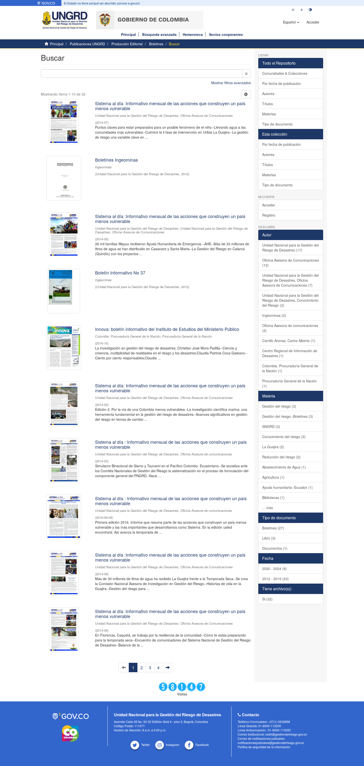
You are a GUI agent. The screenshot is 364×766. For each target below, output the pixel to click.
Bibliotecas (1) (273, 497)
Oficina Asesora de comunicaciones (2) (290, 328)
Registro (268, 215)
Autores (268, 93)
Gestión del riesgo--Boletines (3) (287, 416)
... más (267, 507)
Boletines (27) (273, 527)
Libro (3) (269, 538)
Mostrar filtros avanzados (231, 82)
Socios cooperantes (226, 34)
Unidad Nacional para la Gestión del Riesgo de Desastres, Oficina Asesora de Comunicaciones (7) (290, 280)
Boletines (156, 43)
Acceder (268, 204)
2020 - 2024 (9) (274, 568)
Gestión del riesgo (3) (279, 406)
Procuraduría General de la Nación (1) (289, 383)
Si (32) (267, 598)
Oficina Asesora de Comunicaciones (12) (290, 263)
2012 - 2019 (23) (275, 578)
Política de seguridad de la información (264, 747)
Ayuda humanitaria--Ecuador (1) (287, 487)
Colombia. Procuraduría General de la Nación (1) (290, 368)
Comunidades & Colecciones (284, 73)
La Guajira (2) (273, 446)
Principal (128, 34)
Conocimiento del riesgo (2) (284, 436)
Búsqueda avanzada (159, 34)
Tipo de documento (277, 124)
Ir (246, 73)
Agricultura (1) (273, 477)
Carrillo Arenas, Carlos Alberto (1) (288, 340)
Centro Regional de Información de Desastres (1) (289, 353)
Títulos (267, 103)
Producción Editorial (127, 43)
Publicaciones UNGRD (87, 43)
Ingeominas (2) (274, 315)
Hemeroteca (193, 34)
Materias (269, 113)
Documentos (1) (274, 548)
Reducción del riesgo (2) (281, 456)
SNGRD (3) (271, 426)
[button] (291, 22)
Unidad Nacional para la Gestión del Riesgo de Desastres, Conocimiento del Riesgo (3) (290, 300)
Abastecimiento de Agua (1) (284, 467)
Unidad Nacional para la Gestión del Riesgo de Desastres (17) (290, 247)
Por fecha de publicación (281, 83)
